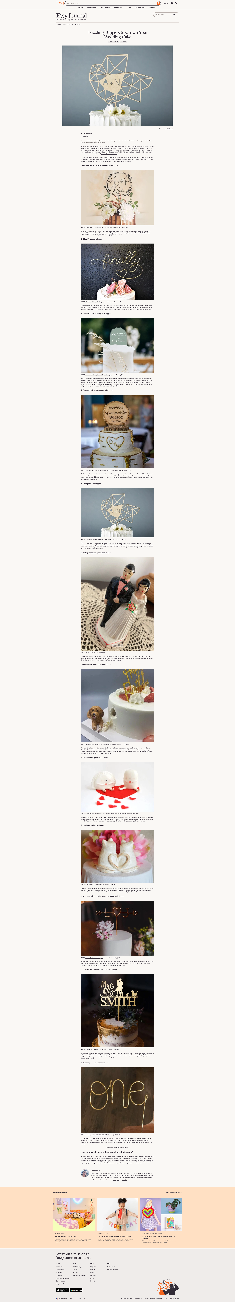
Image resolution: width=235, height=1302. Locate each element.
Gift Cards (152, 7)
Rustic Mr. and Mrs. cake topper (95, 227)
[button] (61, 1299)
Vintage (129, 7)
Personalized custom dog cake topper (97, 744)
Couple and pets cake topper (94, 1049)
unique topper (109, 146)
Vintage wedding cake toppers (95, 653)
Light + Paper (169, 129)
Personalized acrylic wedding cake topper (98, 375)
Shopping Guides (68, 24)
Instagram (116, 1180)
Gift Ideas (58, 24)
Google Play (76, 1290)
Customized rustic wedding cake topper (98, 470)
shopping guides (125, 1156)
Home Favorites (105, 7)
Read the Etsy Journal (173, 1192)
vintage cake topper (122, 656)
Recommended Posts (60, 1192)
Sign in (166, 3)
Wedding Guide (139, 7)
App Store (62, 1290)
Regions (176, 1299)
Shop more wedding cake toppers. (117, 1147)
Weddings (78, 24)
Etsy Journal (71, 15)
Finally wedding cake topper (94, 302)
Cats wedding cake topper (93, 884)
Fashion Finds (118, 7)
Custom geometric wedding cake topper (98, 539)
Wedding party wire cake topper (95, 1135)
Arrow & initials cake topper (94, 958)
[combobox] (110, 3)
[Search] (158, 3)
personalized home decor (109, 154)
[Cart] (176, 3)
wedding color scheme (91, 152)
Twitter (124, 1180)
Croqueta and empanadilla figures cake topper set (101, 813)
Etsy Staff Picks (91, 7)
